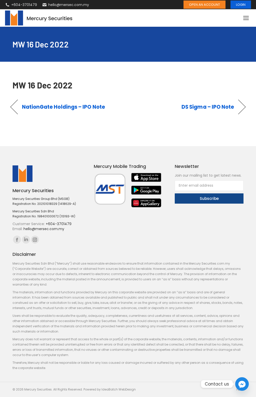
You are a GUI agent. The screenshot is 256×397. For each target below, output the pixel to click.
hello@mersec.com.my (68, 4)
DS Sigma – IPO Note (208, 107)
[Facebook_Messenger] (242, 384)
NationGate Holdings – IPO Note (63, 107)
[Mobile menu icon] (246, 18)
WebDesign (127, 389)
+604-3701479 (24, 4)
